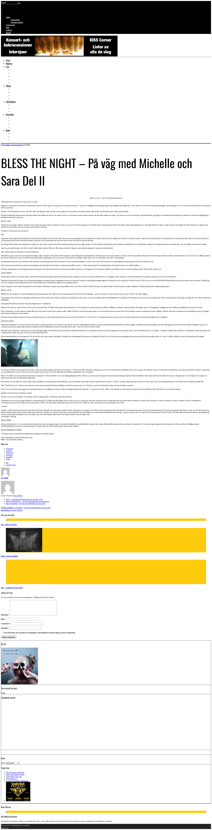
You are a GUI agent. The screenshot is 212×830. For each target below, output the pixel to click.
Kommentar (5, 614)
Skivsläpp (15, 92)
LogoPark (26, 825)
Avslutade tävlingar (17, 22)
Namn (3, 619)
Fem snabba (15, 127)
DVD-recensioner (18, 104)
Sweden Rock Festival (20, 82)
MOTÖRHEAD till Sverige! (9, 816)
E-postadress (6, 623)
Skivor (8, 85)
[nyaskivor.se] (11, 779)
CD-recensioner (17, 95)
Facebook (9, 449)
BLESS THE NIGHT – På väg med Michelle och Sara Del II (27, 501)
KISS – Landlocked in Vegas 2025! (12, 587)
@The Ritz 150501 (11, 510)
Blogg (8, 27)
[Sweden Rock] (18, 801)
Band (8, 130)
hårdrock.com (16, 825)
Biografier (15, 136)
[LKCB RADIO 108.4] (15, 774)
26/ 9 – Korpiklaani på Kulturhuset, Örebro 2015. (24, 499)
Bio (7, 463)
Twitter (9, 451)
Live (7, 66)
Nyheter (9, 63)
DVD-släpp (15, 108)
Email (8, 459)
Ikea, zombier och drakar (9, 524)
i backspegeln (10, 25)
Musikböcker (16, 111)
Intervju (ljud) (16, 120)
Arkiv (3, 763)
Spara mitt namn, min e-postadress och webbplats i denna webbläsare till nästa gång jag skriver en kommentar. (40, 632)
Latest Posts (11, 465)
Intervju (14, 117)
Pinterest (9, 453)
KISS (13, 139)
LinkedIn (9, 457)
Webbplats (4, 628)
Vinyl (13, 98)
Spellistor (9, 30)
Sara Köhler (18, 496)
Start (8, 60)
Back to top (4, 827)
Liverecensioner (17, 69)
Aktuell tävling (15, 19)
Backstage (15, 76)
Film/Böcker (11, 101)
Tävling (8, 17)
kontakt (8, 32)
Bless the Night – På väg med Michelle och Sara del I (26, 504)
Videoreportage (17, 79)
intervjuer (10, 114)
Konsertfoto (16, 73)
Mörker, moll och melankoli (9, 556)
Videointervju (16, 124)
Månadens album (17, 89)
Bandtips (14, 133)
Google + (9, 455)
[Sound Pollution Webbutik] (17, 781)
